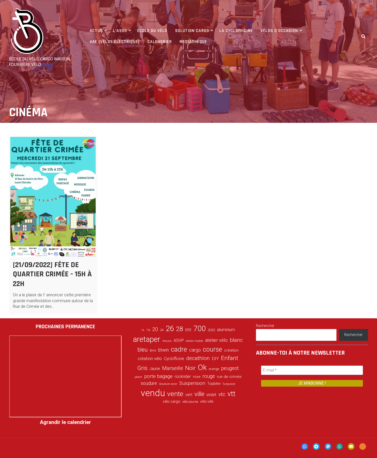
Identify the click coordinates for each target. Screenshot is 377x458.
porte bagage (158, 376)
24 (162, 330)
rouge (208, 376)
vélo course (190, 402)
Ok (202, 367)
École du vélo (152, 31)
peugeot (230, 368)
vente (175, 394)
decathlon (198, 358)
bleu (142, 349)
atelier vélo (216, 340)
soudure (149, 383)
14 (142, 330)
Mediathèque (193, 42)
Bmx (153, 350)
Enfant (229, 358)
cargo (195, 350)
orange (214, 369)
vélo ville (206, 401)
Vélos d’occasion (279, 31)
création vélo (150, 358)
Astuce (167, 341)
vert (188, 394)
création (231, 350)
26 (170, 328)
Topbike (213, 383)
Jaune (155, 368)
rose (196, 377)
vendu (153, 393)
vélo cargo (171, 401)
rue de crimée (229, 376)
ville (199, 394)
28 (179, 329)
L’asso (120, 31)
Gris (142, 368)
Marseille (172, 368)
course (212, 349)
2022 (211, 330)
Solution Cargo (192, 31)
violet (211, 394)
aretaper (146, 339)
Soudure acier (168, 384)
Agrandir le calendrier (65, 422)
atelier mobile (194, 341)
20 (155, 329)
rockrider (183, 376)
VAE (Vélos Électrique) (115, 42)
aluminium (226, 329)
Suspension (192, 383)
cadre (179, 349)
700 (199, 328)
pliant (138, 377)
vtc (222, 394)
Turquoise (228, 384)
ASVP (179, 340)
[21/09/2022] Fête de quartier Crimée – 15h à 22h (52, 274)
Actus (96, 31)
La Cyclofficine (236, 31)
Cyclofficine (174, 358)
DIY (215, 358)
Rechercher (265, 326)
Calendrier (159, 42)
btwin (163, 350)
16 (148, 330)
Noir (190, 368)
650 (188, 330)
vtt (231, 394)
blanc (236, 340)
